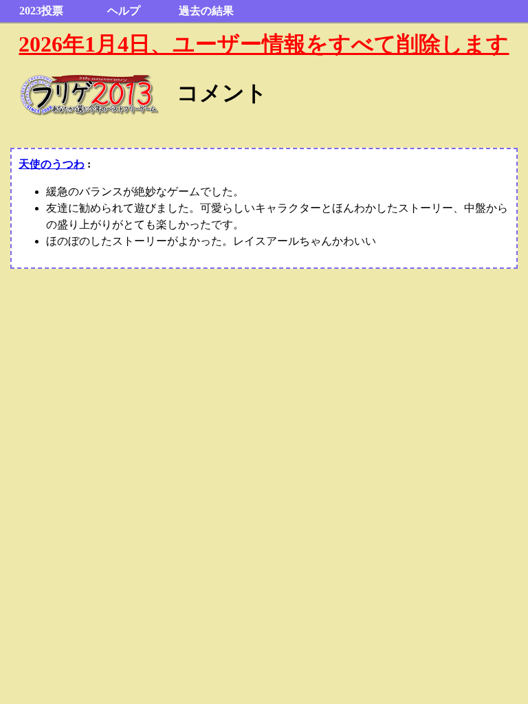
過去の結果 (206, 10)
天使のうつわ (52, 164)
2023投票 (41, 10)
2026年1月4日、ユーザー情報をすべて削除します (264, 44)
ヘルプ (123, 10)
